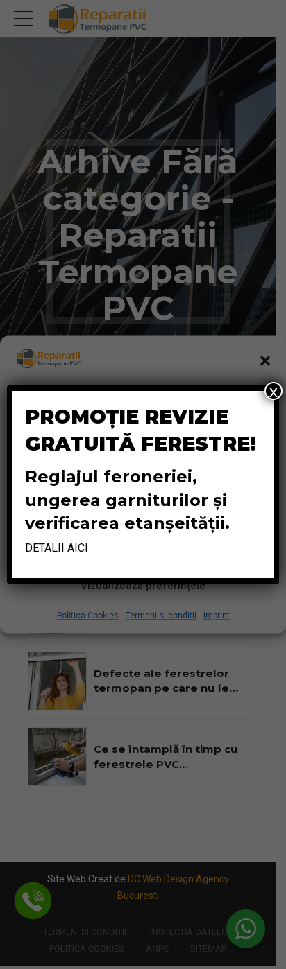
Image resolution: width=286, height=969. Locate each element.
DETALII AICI (56, 548)
